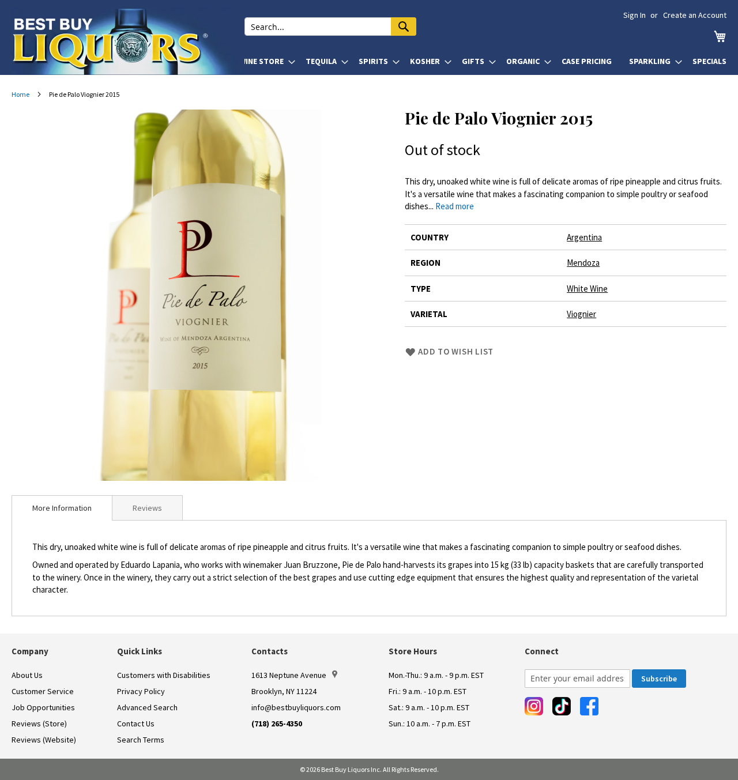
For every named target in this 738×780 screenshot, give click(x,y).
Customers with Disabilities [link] (163, 675)
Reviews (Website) (44, 739)
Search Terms (140, 739)
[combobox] (330, 26)
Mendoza (583, 262)
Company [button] (30, 651)
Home (20, 94)
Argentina (584, 237)
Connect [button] (542, 651)
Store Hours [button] (413, 651)
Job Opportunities (43, 707)
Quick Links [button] (139, 651)
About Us (27, 675)
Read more (454, 206)
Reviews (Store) (39, 723)
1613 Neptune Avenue (288, 675)
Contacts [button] (269, 651)
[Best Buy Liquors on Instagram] (534, 706)
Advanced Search (147, 707)
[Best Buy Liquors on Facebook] (589, 706)
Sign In (634, 15)
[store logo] (128, 41)
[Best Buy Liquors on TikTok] (561, 706)
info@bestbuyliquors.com (296, 707)
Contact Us (136, 723)
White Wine (587, 288)
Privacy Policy (141, 691)
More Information (62, 508)
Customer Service (43, 691)
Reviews (147, 508)
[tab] (62, 508)
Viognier (581, 313)
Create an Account (694, 15)
